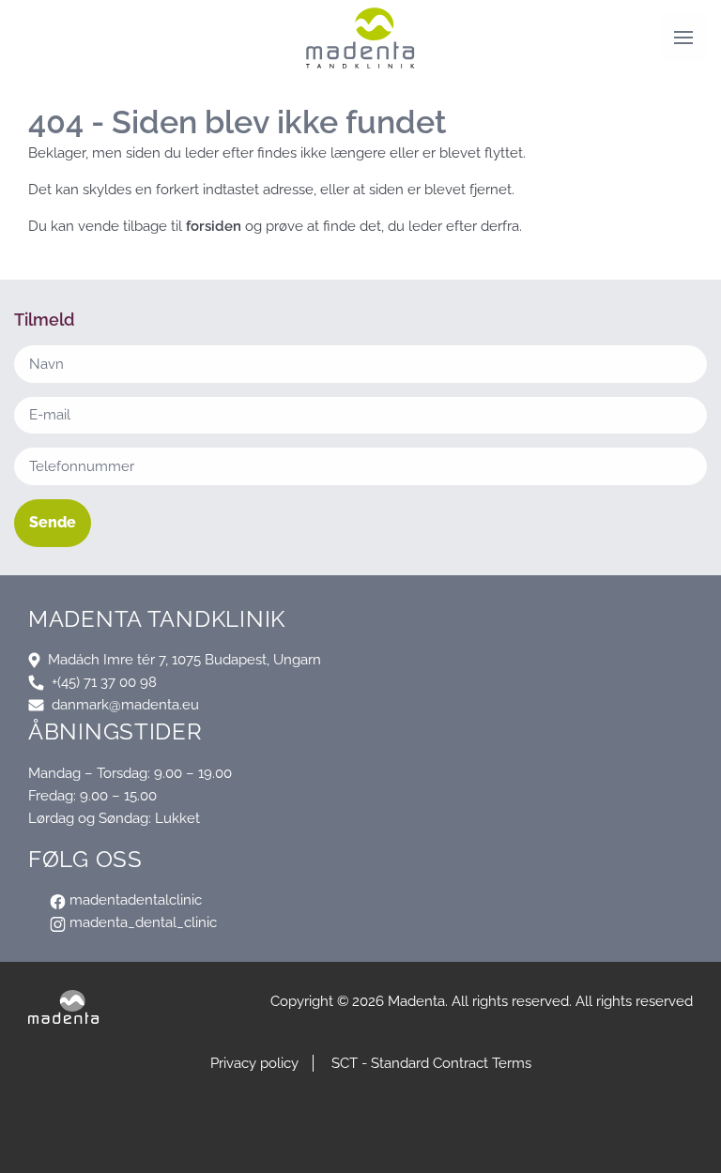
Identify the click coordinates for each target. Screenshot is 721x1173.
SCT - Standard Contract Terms (431, 1063)
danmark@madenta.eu (125, 704)
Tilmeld (361, 1145)
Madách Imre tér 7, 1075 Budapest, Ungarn (184, 659)
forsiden (213, 226)
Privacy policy (254, 1063)
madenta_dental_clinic (141, 922)
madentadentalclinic (134, 899)
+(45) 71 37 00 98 (104, 682)
